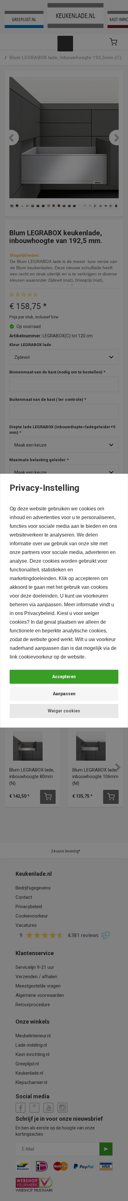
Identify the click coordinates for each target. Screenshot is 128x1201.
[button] (64, 677)
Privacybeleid (39, 613)
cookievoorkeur (36, 656)
